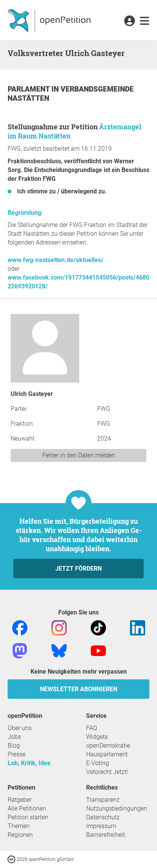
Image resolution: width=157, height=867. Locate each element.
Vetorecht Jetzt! (107, 771)
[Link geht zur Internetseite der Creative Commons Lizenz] (12, 858)
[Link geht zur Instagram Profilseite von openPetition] (59, 627)
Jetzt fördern (78, 568)
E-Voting (97, 763)
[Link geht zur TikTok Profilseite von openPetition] (98, 627)
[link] (144, 21)
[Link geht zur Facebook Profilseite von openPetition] (19, 627)
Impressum (101, 826)
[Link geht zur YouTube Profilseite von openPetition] (98, 650)
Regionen (20, 834)
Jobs (14, 736)
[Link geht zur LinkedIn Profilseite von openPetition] (137, 627)
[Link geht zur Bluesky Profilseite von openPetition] (59, 650)
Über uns (20, 728)
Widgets (97, 736)
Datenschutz (103, 817)
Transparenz (103, 799)
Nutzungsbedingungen (116, 808)
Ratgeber (20, 799)
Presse (17, 754)
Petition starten (28, 817)
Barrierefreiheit (105, 834)
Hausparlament (107, 754)
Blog (14, 745)
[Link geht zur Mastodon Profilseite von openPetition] (19, 650)
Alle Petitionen (27, 808)
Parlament (29, 89)
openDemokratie (108, 745)
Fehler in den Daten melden (78, 455)
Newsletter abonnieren (78, 689)
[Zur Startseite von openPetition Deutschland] (50, 20)
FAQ (91, 728)
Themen (19, 826)
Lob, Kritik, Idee (29, 763)
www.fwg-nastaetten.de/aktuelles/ (55, 260)
